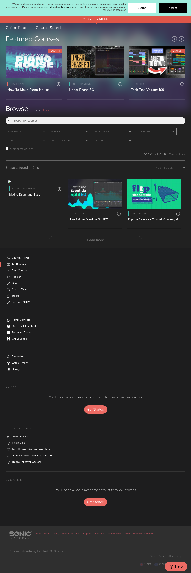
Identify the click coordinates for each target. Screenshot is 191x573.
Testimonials (114, 533)
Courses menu (95, 19)
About (47, 533)
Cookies (149, 533)
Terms (127, 533)
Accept (173, 7)
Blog (38, 533)
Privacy (137, 533)
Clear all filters (177, 154)
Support (87, 533)
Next (181, 39)
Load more (95, 240)
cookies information (67, 7)
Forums (99, 533)
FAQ (77, 533)
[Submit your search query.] (9, 119)
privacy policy (48, 7)
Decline (141, 7)
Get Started (95, 409)
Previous (174, 39)
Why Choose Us (63, 533)
